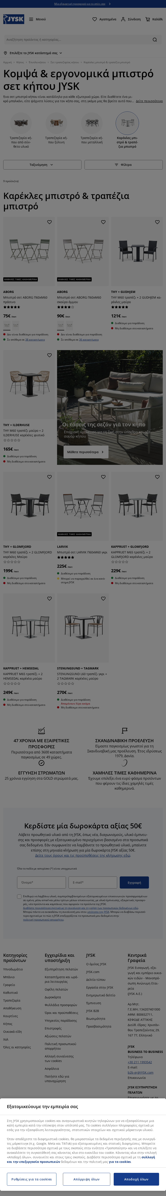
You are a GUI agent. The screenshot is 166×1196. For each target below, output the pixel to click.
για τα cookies (120, 1162)
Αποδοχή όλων (136, 1179)
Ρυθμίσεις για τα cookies (31, 1179)
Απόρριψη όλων (86, 1179)
